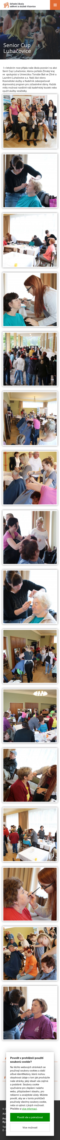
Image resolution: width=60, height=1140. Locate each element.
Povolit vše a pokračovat (30, 1117)
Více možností (30, 1127)
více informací (29, 1108)
